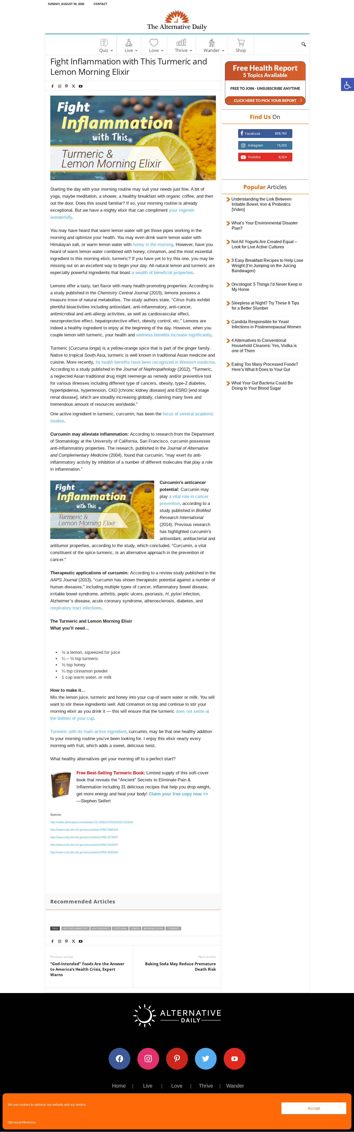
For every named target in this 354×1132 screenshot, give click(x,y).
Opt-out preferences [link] (22, 1122)
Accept (314, 1108)
